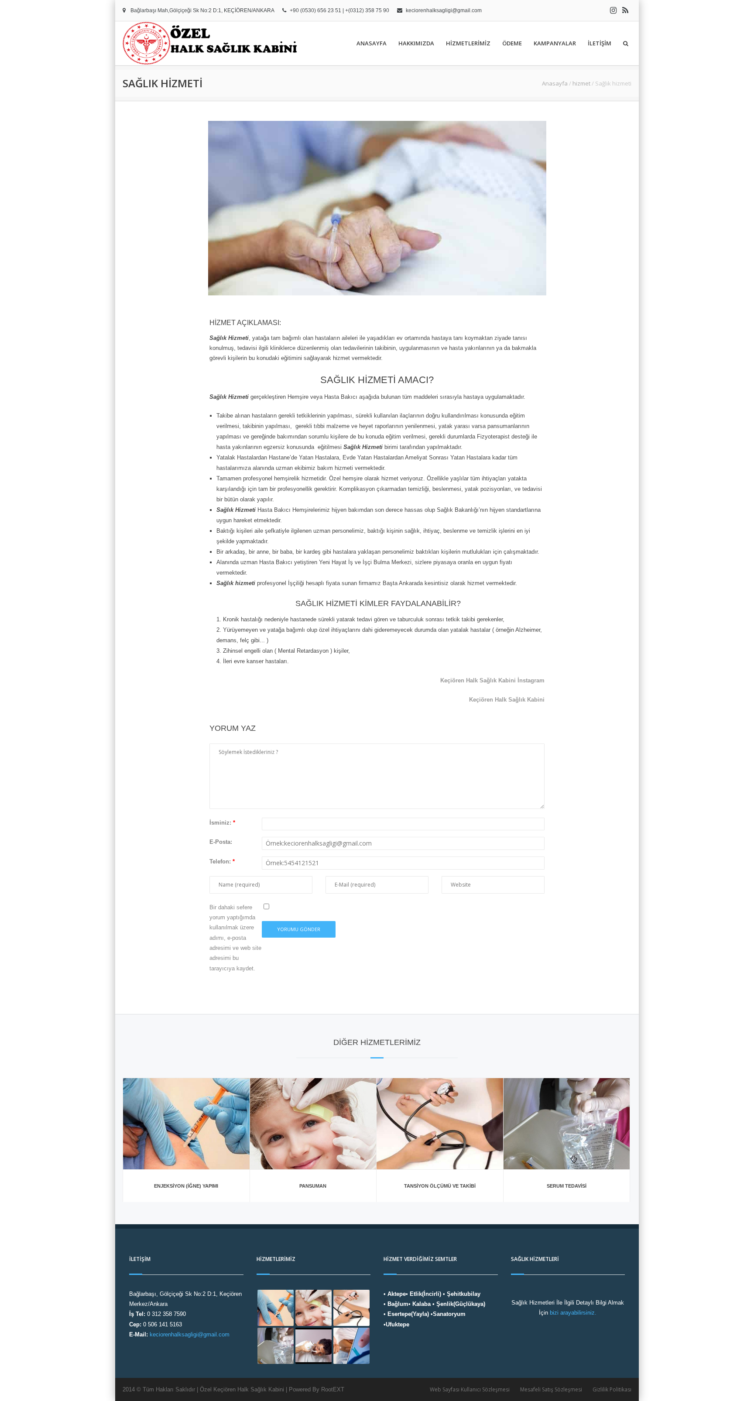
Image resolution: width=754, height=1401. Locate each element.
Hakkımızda (416, 43)
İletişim (599, 43)
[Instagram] (613, 10)
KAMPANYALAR (555, 43)
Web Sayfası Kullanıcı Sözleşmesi (470, 1389)
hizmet (581, 83)
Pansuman (312, 1186)
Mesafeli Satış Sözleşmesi (551, 1389)
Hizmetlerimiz (468, 43)
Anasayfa (371, 43)
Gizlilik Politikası (612, 1389)
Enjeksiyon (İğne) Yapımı (186, 1186)
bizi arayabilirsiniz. (573, 1312)
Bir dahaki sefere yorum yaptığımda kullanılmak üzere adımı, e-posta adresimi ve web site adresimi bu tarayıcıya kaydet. (235, 938)
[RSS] (625, 10)
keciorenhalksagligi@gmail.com (444, 10)
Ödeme (512, 43)
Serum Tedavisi (566, 1186)
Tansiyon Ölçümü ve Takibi (440, 1186)
